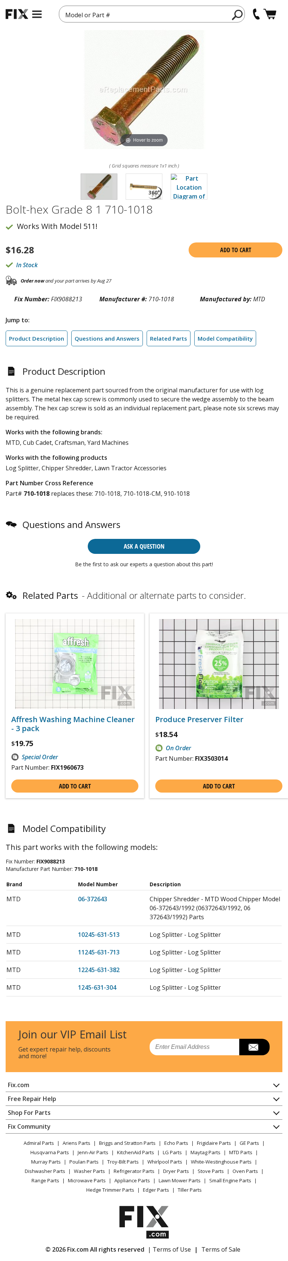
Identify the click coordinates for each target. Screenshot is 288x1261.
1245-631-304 (97, 987)
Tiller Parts (190, 1189)
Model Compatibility (225, 338)
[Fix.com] (17, 14)
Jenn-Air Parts (93, 1152)
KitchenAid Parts (135, 1152)
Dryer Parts (176, 1171)
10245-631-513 (99, 934)
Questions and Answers (107, 338)
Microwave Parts (87, 1180)
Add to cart (235, 250)
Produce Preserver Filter (199, 719)
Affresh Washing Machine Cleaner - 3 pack (73, 724)
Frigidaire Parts (214, 1143)
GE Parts (249, 1143)
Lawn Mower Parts (180, 1180)
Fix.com (18, 1085)
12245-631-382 (99, 970)
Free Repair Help (32, 1099)
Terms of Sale (220, 1249)
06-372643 (92, 899)
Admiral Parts (39, 1143)
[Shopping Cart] (269, 14)
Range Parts (45, 1180)
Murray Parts (46, 1161)
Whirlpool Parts (164, 1161)
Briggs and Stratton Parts (127, 1143)
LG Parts (172, 1152)
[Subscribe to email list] (254, 1047)
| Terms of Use (169, 1249)
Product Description (36, 338)
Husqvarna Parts (49, 1152)
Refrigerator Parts (134, 1171)
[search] (237, 14)
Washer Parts (89, 1171)
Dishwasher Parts (45, 1171)
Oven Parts (245, 1171)
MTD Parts (240, 1152)
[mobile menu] (37, 14)
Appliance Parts (132, 1180)
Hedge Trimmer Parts (110, 1189)
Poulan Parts (84, 1161)
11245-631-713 (99, 952)
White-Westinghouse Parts (221, 1161)
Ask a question (144, 546)
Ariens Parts (76, 1143)
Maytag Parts (205, 1152)
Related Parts (168, 338)
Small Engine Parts (230, 1180)
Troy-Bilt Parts (123, 1161)
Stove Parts (211, 1171)
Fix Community (29, 1126)
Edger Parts (156, 1189)
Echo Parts (176, 1143)
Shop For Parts (29, 1112)
